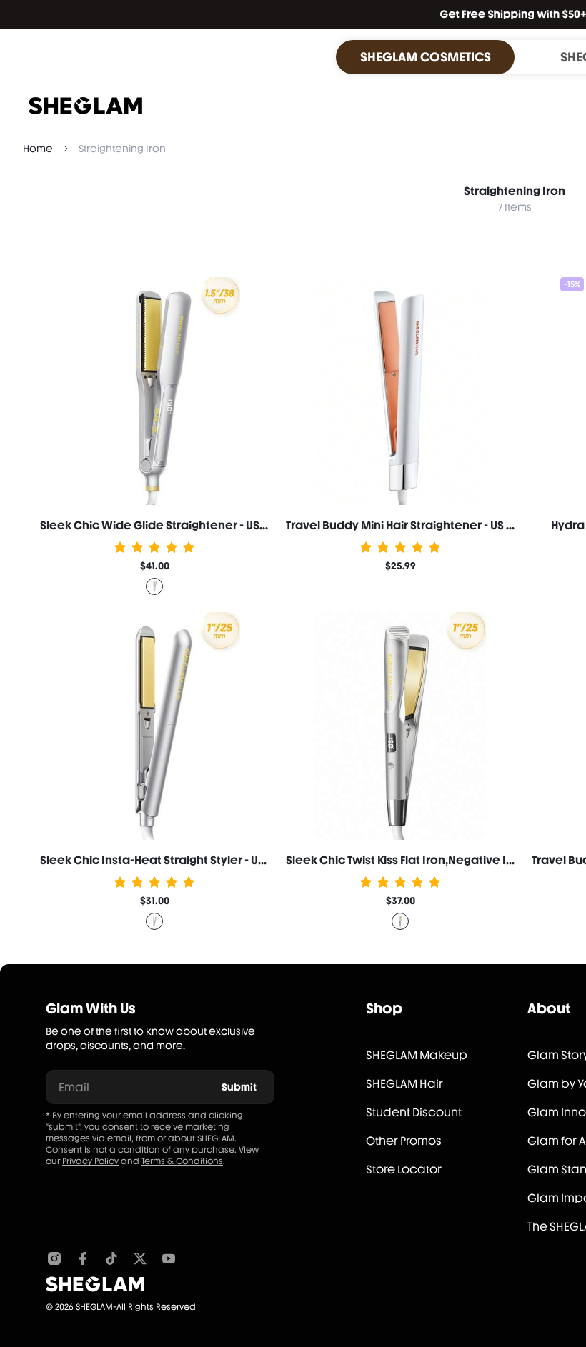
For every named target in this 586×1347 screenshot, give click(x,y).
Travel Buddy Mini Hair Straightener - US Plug (408, 525)
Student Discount (414, 1112)
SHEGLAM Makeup (416, 1055)
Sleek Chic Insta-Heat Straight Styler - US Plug (165, 860)
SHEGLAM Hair (404, 1084)
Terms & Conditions (182, 1161)
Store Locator (404, 1169)
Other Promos (404, 1141)
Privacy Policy (90, 1161)
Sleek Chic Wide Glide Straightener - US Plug (162, 525)
